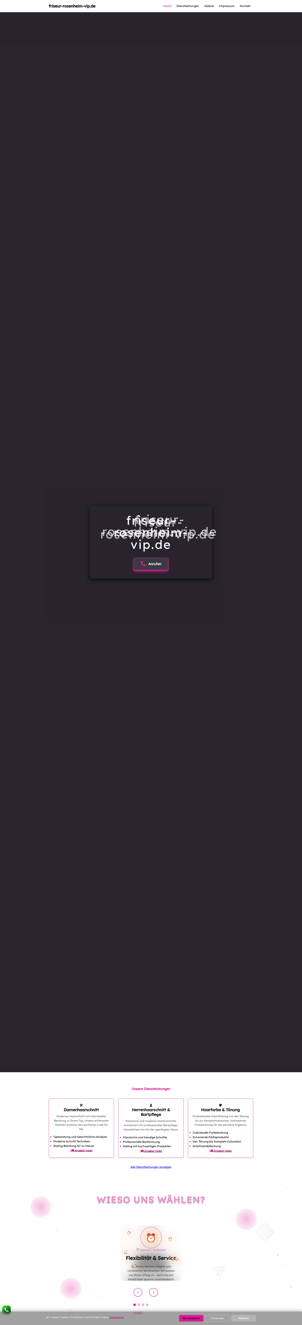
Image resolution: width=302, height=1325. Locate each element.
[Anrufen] (6, 1309)
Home (167, 6)
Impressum (227, 6)
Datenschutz (116, 1317)
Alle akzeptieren (191, 1318)
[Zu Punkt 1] (134, 1305)
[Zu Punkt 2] (139, 1305)
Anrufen (154, 564)
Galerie (209, 6)
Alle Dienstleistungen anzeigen (151, 1167)
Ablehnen (244, 1318)
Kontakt (245, 6)
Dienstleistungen (188, 6)
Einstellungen (217, 1318)
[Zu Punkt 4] (147, 1305)
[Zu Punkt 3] (143, 1305)
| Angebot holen (81, 1150)
